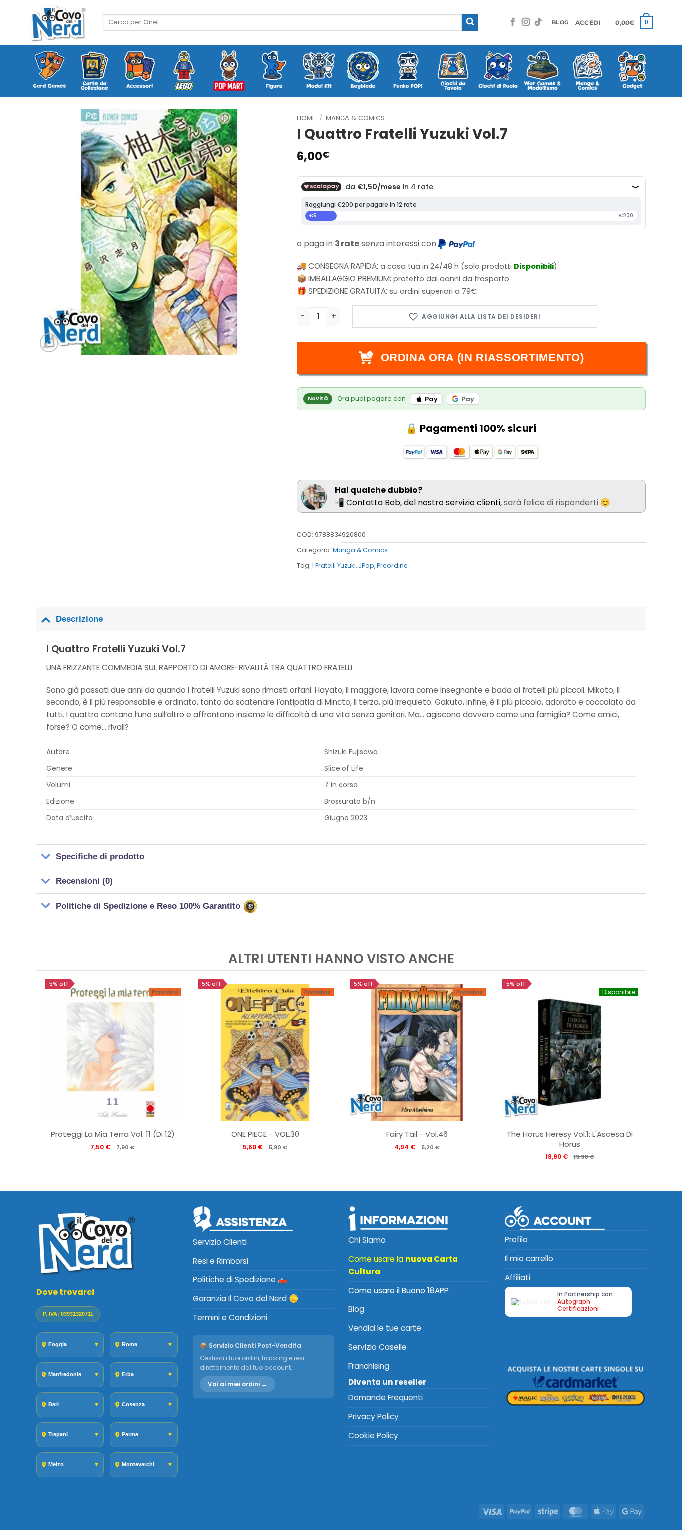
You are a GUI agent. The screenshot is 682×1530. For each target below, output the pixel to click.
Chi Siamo (367, 1240)
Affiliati (517, 1277)
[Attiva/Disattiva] (45, 619)
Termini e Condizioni (230, 1317)
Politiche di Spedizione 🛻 (240, 1279)
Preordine (392, 565)
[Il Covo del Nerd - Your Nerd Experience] (58, 22)
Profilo (516, 1239)
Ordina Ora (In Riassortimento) (482, 357)
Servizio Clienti (220, 1242)
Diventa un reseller (387, 1382)
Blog (356, 1309)
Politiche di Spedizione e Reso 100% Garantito (149, 905)
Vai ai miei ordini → (237, 1384)
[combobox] (282, 22)
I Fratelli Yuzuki (334, 565)
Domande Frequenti (385, 1397)
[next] (636, 1079)
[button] (588, 23)
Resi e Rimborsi (220, 1261)
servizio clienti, (474, 502)
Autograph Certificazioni (578, 1305)
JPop (366, 565)
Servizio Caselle (377, 1347)
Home (306, 118)
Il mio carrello (529, 1258)
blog (560, 22)
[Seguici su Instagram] (526, 22)
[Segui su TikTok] (538, 22)
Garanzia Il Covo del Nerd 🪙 (245, 1298)
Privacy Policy (373, 1416)
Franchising (368, 1366)
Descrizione (79, 619)
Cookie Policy (373, 1435)
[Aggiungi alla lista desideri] (474, 316)
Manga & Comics (355, 118)
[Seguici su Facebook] (513, 22)
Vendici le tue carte (384, 1328)
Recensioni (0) (84, 881)
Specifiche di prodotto (100, 856)
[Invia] (470, 22)
